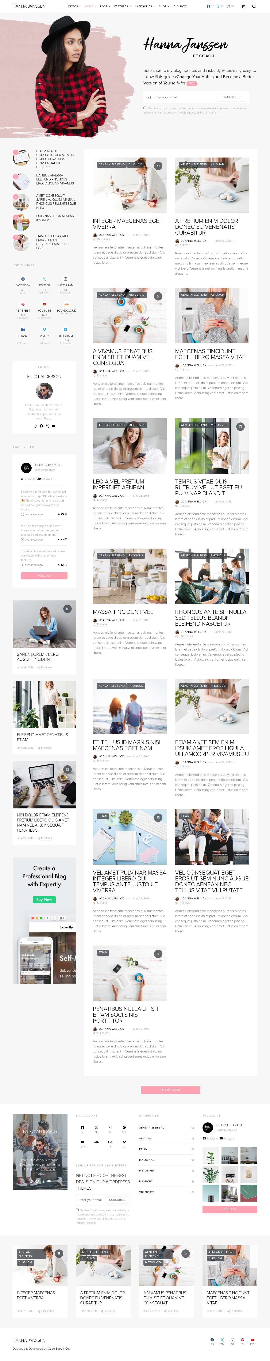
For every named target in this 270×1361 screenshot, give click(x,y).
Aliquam (135, 164)
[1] (21, 157)
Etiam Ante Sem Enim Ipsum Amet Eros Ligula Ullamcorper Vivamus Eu (212, 748)
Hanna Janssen (29, 6)
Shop (163, 6)
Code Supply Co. (48, 465)
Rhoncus (136, 555)
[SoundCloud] (96, 1144)
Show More (171, 1089)
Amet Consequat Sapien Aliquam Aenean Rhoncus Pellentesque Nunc (56, 202)
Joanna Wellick (111, 235)
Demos (73, 6)
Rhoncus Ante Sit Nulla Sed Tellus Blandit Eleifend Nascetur (210, 617)
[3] (21, 202)
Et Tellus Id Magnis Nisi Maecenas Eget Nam (126, 745)
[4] (21, 222)
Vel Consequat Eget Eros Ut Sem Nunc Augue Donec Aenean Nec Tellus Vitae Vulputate (211, 881)
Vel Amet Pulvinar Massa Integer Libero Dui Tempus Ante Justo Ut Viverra (129, 881)
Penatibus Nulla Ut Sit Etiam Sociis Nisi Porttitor (126, 1014)
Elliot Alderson (44, 376)
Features (121, 6)
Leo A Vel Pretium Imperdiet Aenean (118, 484)
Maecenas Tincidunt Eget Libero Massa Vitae (210, 354)
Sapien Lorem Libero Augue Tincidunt (37, 657)
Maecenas (146, 1159)
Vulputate (147, 1192)
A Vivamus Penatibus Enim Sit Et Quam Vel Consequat (122, 357)
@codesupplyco (45, 470)
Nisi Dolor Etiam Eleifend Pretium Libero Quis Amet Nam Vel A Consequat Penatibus (43, 823)
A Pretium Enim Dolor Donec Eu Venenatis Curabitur (206, 226)
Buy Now (180, 6)
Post (103, 6)
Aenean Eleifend (112, 164)
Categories (143, 6)
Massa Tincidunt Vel (123, 612)
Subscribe (232, 97)
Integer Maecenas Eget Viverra (128, 223)
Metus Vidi (137, 295)
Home (89, 6)
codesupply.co (229, 1125)
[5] (21, 242)
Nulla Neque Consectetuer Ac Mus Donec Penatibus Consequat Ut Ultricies (55, 159)
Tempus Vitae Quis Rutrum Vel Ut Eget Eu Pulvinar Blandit (208, 487)
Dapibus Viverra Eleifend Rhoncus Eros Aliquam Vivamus (55, 179)
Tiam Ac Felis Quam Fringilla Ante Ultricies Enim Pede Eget (52, 242)
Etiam (103, 816)
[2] (21, 182)
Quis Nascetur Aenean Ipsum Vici (55, 218)
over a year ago (34, 514)
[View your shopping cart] (243, 6)
